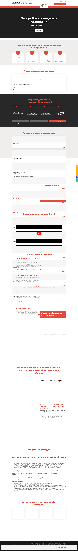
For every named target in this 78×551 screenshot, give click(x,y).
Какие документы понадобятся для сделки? (22, 84)
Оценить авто (39, 30)
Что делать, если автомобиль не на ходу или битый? (24, 82)
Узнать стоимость (57, 355)
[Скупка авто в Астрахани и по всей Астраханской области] (16, 3)
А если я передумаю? (17, 89)
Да (41, 6)
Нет (45, 6)
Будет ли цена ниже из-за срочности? (21, 87)
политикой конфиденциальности (53, 358)
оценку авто (49, 415)
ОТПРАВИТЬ (58, 121)
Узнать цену (58, 437)
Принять (63, 547)
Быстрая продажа (60, 4)
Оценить (53, 201)
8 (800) (61, 2)
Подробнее (58, 547)
